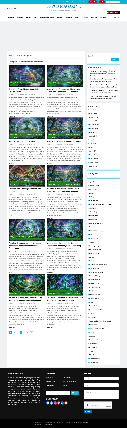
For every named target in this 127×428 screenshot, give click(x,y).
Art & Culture (93, 189)
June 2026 (92, 110)
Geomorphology (94, 246)
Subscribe (93, 2)
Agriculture (92, 182)
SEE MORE (92, 317)
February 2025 (93, 158)
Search (90, 56)
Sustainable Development (34, 82)
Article (91, 193)
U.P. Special (84, 17)
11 (27, 333)
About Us (54, 2)
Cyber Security (93, 219)
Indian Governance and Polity (98, 265)
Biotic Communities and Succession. (59, 182)
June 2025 (92, 143)
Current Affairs (93, 216)
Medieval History (94, 276)
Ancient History (94, 185)
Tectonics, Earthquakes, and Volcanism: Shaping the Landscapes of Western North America (103, 73)
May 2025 (92, 147)
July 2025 (92, 140)
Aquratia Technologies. (81, 422)
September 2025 (94, 132)
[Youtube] (66, 403)
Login (101, 2)
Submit (87, 411)
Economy (11, 17)
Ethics (91, 234)
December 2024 (94, 166)
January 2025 (93, 162)
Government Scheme (95, 249)
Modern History (94, 283)
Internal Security (94, 268)
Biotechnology (93, 201)
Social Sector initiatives (96, 328)
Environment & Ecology (47, 17)
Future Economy (94, 238)
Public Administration (96, 310)
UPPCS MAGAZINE (63, 6)
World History (93, 362)
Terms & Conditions (81, 2)
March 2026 (93, 113)
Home (11, 56)
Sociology (103, 17)
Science (59, 17)
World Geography (94, 359)
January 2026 (93, 121)
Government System (95, 253)
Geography (20, 17)
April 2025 (92, 151)
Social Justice (93, 325)
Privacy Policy (70, 2)
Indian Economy (94, 261)
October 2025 (93, 128)
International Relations (96, 272)
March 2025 (93, 155)
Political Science (94, 295)
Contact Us (61, 2)
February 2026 (93, 117)
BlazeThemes (48, 424)
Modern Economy (94, 279)
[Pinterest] (58, 403)
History (28, 17)
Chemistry (92, 208)
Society (91, 332)
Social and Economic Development (100, 321)
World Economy (94, 355)
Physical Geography (95, 287)
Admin (12, 94)
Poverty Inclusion (94, 306)
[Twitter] (51, 403)
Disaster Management (96, 223)
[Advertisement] (63, 37)
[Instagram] (55, 403)
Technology (68, 17)
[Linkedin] (62, 403)
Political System (94, 298)
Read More (12, 116)
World (76, 17)
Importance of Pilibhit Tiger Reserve (23, 141)
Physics (91, 291)
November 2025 (94, 125)
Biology (91, 197)
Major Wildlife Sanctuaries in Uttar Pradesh (64, 141)
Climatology (93, 212)
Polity (35, 17)
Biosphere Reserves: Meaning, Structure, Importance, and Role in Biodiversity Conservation (25, 245)
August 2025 (93, 136)
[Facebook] (47, 403)
